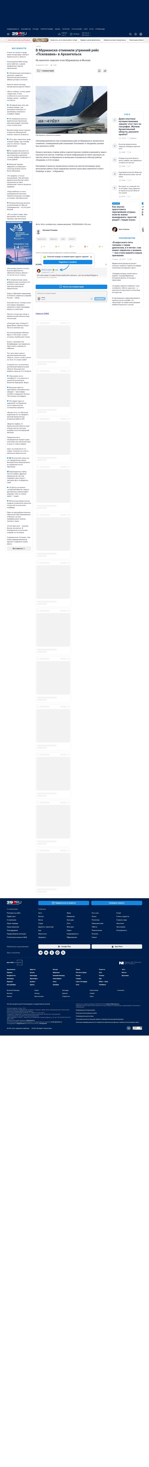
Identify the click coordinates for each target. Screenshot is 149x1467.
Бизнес (41, 583)
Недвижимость (13, 29)
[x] (63, 619)
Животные (42, 601)
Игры (91, 29)
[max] (57, 619)
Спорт (118, 580)
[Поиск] (130, 34)
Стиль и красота (122, 583)
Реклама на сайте (14, 580)
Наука (69, 597)
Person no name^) (46, 270)
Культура (70, 587)
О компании (11, 587)
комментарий (47, 71)
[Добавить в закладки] (99, 71)
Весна (40, 587)
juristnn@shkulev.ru (56, 689)
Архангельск (41, 239)
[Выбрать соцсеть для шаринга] (105, 71)
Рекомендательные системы (85, 683)
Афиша (57, 29)
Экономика (120, 594)
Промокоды (100, 29)
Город (40, 590)
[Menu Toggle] (8, 34)
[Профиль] (140, 34)
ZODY (86, 29)
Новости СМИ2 (42, 313)
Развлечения (97, 597)
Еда (39, 597)
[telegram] (40, 619)
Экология (120, 590)
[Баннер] (40, 40)
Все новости (19, 48)
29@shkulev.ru (30, 687)
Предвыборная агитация (16, 601)
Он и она (95, 580)
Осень (94, 583)
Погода (36, 29)
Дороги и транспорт (46, 594)
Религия (95, 601)
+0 (98, 281)
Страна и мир (121, 587)
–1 (104, 281)
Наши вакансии (13, 594)
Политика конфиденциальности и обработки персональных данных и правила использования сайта (107, 689)
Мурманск (53, 239)
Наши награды (12, 590)
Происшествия (97, 590)
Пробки (75, 34)
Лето (69, 590)
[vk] (46, 619)
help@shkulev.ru (21, 690)
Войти (43, 299)
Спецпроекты (121, 597)
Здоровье (42, 604)
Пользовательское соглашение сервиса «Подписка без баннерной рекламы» (100, 686)
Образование (72, 604)
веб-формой (43, 690)
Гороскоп (66, 29)
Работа (94, 594)
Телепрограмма (46, 29)
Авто (40, 580)
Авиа (63, 239)
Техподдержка (12, 597)
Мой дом (70, 594)
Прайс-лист (11, 583)
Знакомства (26, 29)
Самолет (72, 239)
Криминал (71, 583)
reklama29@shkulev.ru (112, 671)
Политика (95, 587)
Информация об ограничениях (85, 677)
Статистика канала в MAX (17, 604)
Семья (94, 604)
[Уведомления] (135, 34)
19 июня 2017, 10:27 (42, 65)
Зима (69, 580)
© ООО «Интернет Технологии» (42, 695)
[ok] (52, 619)
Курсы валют (77, 29)
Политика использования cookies (86, 680)
